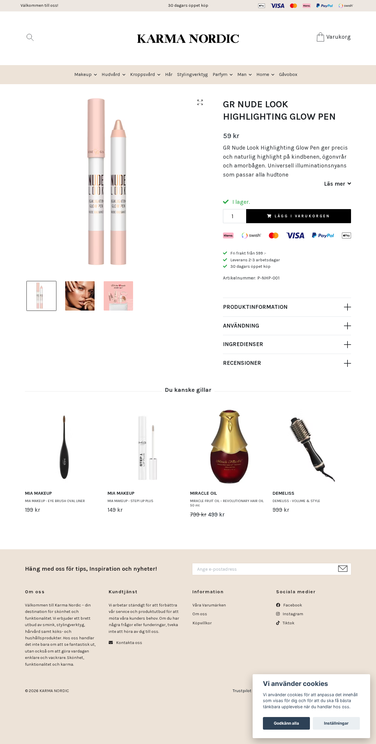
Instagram (292, 613)
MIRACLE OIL (203, 493)
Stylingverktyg (192, 74)
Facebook (292, 605)
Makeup (83, 74)
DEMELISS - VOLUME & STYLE (296, 501)
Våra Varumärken (209, 605)
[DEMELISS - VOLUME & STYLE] (312, 447)
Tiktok (288, 623)
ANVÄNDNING (241, 325)
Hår (168, 74)
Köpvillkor (202, 623)
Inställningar (336, 723)
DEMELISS (283, 493)
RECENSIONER (242, 363)
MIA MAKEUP (38, 493)
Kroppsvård (142, 74)
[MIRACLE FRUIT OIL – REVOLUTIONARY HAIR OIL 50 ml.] (229, 447)
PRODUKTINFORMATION (255, 307)
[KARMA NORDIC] (188, 38)
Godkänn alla (286, 723)
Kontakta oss (128, 642)
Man (241, 74)
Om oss (199, 613)
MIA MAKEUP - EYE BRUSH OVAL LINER (55, 501)
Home (262, 74)
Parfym (220, 74)
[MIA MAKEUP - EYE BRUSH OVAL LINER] (64, 447)
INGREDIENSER (243, 344)
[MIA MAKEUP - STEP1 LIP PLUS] (147, 447)
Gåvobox (288, 74)
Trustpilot (242, 690)
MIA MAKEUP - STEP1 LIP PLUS (130, 501)
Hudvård (111, 74)
